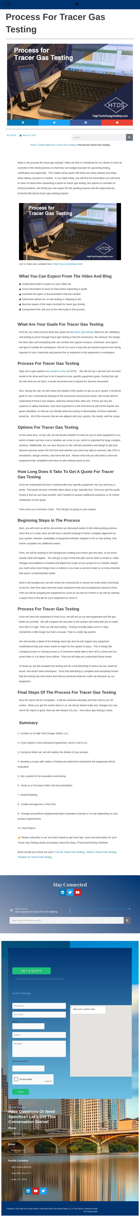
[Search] (129, 137)
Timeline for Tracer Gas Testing (35, 857)
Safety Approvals (47, 145)
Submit (21, 1092)
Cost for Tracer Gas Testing (69, 852)
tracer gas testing (83, 332)
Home (33, 145)
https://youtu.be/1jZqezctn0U (67, 264)
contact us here (58, 371)
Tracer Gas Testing (66, 145)
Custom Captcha (20, 1061)
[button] (76, 4)
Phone (15, 1022)
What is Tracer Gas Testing (101, 852)
